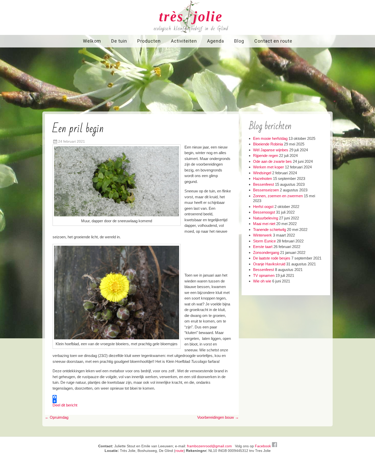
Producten (149, 41)
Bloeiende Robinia (268, 144)
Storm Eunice (264, 241)
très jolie (191, 16)
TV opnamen (263, 275)
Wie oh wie (262, 281)
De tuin (119, 41)
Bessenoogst (264, 212)
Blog (239, 41)
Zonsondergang (266, 252)
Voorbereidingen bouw (218, 417)
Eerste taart (262, 246)
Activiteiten (184, 41)
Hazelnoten (262, 178)
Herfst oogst (263, 206)
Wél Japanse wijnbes (270, 150)
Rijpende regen (265, 155)
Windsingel (262, 173)
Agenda (215, 41)
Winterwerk (262, 235)
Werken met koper (268, 167)
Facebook (263, 446)
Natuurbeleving (265, 218)
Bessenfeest (263, 184)
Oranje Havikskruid (269, 264)
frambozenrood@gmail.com (209, 446)
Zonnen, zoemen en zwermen (278, 196)
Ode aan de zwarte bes (272, 161)
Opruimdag (56, 417)
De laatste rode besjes (271, 258)
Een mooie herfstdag (270, 138)
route (179, 451)
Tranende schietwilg (269, 229)
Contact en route (273, 41)
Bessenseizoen (266, 190)
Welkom (92, 41)
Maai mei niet (264, 223)
